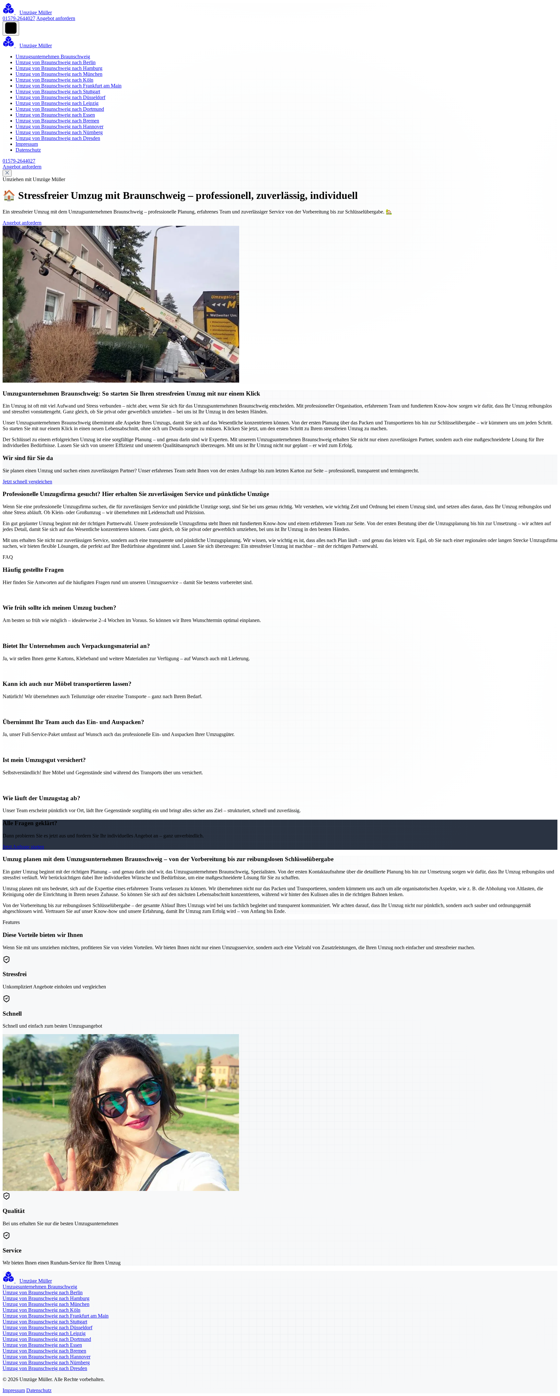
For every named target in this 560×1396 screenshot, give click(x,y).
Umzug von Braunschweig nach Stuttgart (58, 91)
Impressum (27, 144)
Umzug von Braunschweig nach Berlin (56, 62)
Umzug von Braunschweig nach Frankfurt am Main (69, 85)
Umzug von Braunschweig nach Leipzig (57, 103)
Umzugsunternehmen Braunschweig (53, 56)
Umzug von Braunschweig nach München (59, 74)
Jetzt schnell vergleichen (27, 481)
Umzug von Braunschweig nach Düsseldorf (60, 97)
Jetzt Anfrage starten (23, 846)
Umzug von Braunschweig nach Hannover (59, 126)
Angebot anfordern (55, 18)
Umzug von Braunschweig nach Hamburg (59, 68)
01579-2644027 (19, 18)
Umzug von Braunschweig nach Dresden (58, 138)
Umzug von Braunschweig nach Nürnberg (59, 132)
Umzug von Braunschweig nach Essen (55, 115)
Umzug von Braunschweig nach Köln (54, 80)
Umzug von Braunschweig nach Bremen (57, 120)
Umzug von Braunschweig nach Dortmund (60, 109)
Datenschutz (28, 150)
